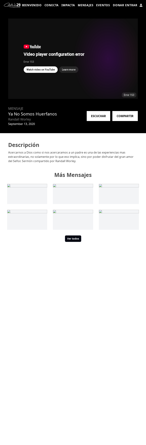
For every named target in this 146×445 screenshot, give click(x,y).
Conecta (52, 5)
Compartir (125, 116)
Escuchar (98, 116)
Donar (118, 5)
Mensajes (85, 5)
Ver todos (73, 238)
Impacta (68, 5)
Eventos (103, 5)
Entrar (131, 5)
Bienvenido (32, 5)
